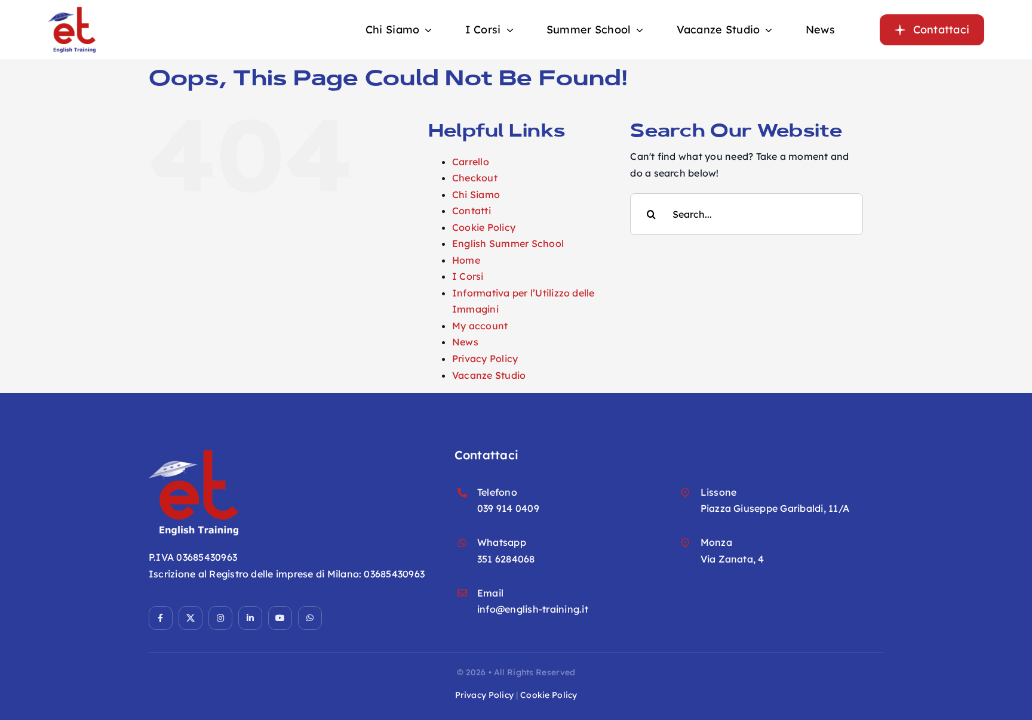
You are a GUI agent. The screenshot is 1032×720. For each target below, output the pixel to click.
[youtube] (280, 618)
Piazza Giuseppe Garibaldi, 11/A (775, 508)
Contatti (471, 211)
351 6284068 (506, 559)
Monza (716, 542)
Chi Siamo (476, 194)
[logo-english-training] (72, 11)
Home (466, 260)
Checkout (474, 178)
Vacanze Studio (489, 375)
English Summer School (508, 243)
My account (480, 326)
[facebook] (161, 618)
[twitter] (190, 618)
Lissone (719, 492)
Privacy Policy (485, 358)
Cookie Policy (483, 227)
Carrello (470, 162)
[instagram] (220, 618)
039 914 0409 (508, 508)
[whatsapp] (310, 618)
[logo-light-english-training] (193, 453)
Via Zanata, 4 (732, 559)
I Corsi (468, 276)
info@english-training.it (532, 609)
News (465, 342)
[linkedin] (250, 618)
